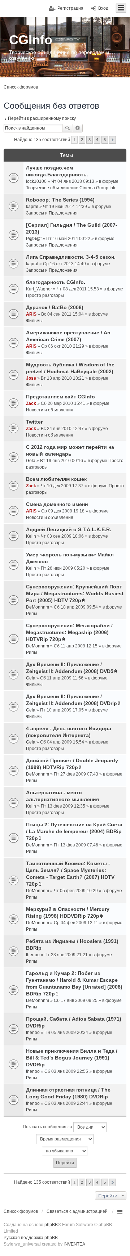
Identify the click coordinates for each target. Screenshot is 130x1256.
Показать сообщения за (48, 1126)
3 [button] (89, 139)
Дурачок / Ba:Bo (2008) (54, 307)
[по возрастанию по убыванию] (65, 1151)
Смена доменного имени (57, 504)
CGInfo (30, 39)
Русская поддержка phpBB (31, 1237)
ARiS (31, 314)
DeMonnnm (37, 607)
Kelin (31, 536)
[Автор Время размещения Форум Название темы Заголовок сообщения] (65, 1139)
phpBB (51, 1224)
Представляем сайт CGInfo (60, 396)
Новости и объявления (49, 409)
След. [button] (112, 140)
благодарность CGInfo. (55, 282)
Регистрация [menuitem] (70, 8)
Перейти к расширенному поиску (42, 118)
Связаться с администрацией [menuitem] (77, 1211)
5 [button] (105, 139)
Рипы (31, 613)
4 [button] (97, 139)
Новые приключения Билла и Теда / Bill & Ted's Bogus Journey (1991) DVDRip (71, 1057)
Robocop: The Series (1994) (60, 200)
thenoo (33, 954)
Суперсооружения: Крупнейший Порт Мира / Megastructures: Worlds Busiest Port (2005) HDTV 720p (75, 593)
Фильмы (34, 320)
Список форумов (21, 87)
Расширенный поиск (78, 128)
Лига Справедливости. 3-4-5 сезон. (71, 257)
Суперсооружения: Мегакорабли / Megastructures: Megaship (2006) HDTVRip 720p (69, 632)
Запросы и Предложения (52, 213)
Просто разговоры (45, 295)
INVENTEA (74, 1244)
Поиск (67, 128)
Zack (31, 403)
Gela (30, 460)
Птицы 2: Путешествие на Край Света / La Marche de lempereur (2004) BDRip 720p (74, 831)
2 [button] (82, 139)
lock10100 (36, 181)
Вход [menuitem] (103, 8)
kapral (32, 206)
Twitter (34, 422)
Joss (31, 378)
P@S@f (34, 238)
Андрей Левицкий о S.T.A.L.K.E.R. (68, 529)
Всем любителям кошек (56, 479)
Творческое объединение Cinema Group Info (71, 187)
